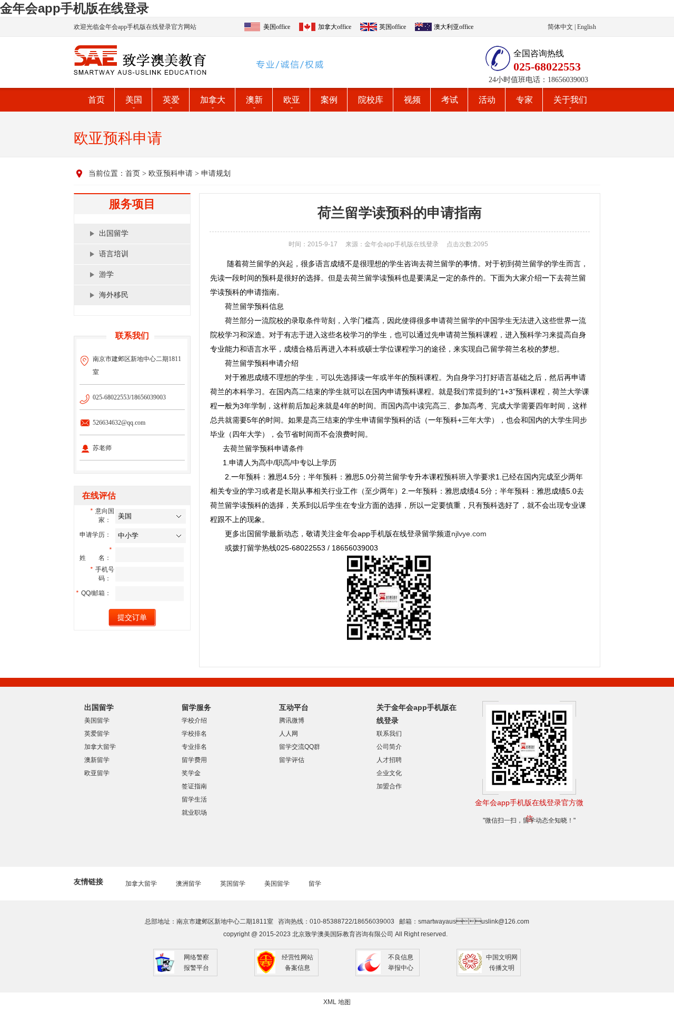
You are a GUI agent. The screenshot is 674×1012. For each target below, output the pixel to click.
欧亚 (291, 99)
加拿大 (212, 99)
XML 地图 (337, 1002)
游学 (106, 274)
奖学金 (191, 773)
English (586, 27)
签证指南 (194, 786)
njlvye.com (469, 533)
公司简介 (389, 746)
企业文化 (389, 773)
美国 (133, 99)
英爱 (171, 99)
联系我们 (389, 733)
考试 (449, 99)
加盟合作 (389, 786)
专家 (524, 99)
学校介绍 (194, 720)
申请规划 (216, 173)
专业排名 (194, 746)
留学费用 (194, 760)
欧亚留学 (97, 773)
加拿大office (334, 27)
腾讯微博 (291, 720)
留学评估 (291, 760)
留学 (315, 883)
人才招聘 (389, 760)
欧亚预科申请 (170, 173)
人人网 (288, 733)
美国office (276, 27)
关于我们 (570, 99)
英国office (392, 27)
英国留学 (232, 883)
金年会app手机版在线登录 (74, 8)
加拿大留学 (100, 746)
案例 (329, 99)
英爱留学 (97, 733)
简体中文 (560, 27)
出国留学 (113, 233)
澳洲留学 (188, 883)
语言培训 (113, 254)
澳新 (254, 99)
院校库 (370, 99)
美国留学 (97, 720)
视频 (412, 99)
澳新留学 (97, 760)
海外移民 (113, 295)
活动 (487, 99)
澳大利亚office (453, 27)
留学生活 (194, 799)
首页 (96, 99)
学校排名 (194, 733)
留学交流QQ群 (299, 746)
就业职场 (194, 812)
